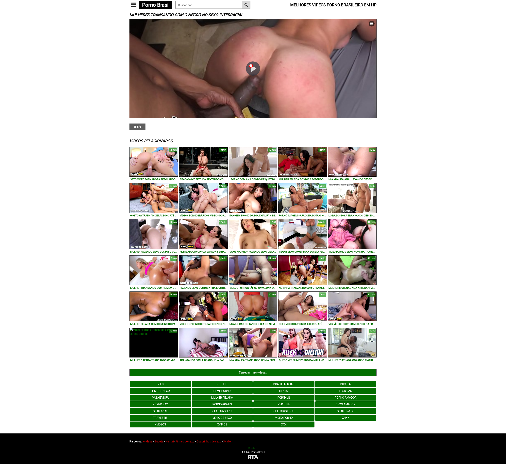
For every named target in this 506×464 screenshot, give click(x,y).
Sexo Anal (160, 411)
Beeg (160, 384)
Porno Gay (160, 404)
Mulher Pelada (222, 397)
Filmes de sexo (185, 441)
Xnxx (345, 417)
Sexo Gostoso (284, 411)
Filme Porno (222, 390)
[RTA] (253, 457)
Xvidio (227, 441)
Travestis (160, 417)
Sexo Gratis (345, 411)
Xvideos (160, 424)
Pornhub (284, 397)
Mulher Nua (160, 397)
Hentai (284, 390)
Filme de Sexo (160, 390)
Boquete (222, 384)
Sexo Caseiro (222, 411)
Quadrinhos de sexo (208, 441)
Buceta (345, 384)
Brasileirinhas (284, 384)
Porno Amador (346, 397)
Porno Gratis (222, 404)
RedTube (284, 404)
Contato (253, 448)
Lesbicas (345, 390)
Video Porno (284, 417)
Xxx (284, 424)
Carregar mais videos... (253, 372)
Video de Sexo (222, 417)
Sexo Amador (345, 404)
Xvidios (222, 424)
